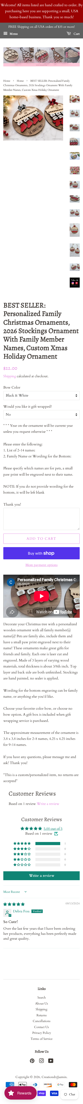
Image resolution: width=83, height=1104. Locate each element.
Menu (13, 34)
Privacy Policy (41, 1033)
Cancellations (41, 1021)
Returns (42, 1015)
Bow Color (11, 387)
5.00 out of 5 (53, 828)
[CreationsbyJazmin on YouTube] (50, 1062)
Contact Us (41, 1027)
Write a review (48, 803)
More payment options (41, 565)
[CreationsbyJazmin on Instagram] (41, 1062)
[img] (14, 904)
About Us (41, 1004)
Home (6, 81)
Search (41, 998)
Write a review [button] (41, 875)
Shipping (9, 376)
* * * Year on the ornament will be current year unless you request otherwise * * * (38, 428)
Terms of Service (41, 1039)
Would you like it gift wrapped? (27, 406)
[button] (22, 843)
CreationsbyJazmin (54, 1077)
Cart (76, 34)
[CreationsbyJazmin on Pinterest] (32, 1062)
